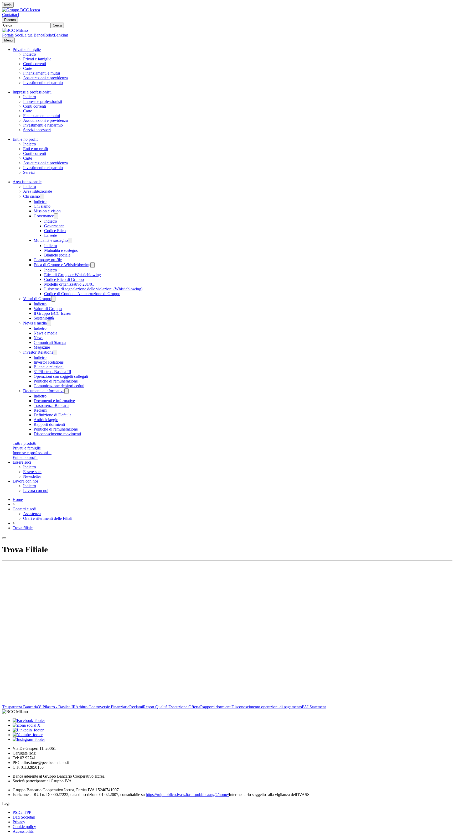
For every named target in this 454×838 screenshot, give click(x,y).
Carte (27, 68)
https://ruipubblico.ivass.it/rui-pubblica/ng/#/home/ (187, 794)
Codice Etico (55, 230)
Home (18, 499)
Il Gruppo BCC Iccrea (52, 313)
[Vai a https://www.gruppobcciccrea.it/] (21, 10)
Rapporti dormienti (49, 424)
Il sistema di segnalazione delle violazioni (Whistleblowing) (93, 289)
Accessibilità (23, 831)
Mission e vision (47, 211)
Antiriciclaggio (46, 419)
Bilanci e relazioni (49, 367)
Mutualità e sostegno (51, 240)
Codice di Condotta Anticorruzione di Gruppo (82, 293)
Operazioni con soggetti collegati (61, 376)
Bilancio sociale (57, 255)
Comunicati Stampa (50, 342)
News (38, 338)
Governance (44, 216)
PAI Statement (314, 707)
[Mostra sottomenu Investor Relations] (55, 352)
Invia (8, 5)
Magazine (42, 347)
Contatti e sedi (24, 509)
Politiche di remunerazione (56, 381)
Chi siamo (31, 196)
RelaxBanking (56, 35)
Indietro (29, 54)
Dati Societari (24, 817)
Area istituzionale (27, 182)
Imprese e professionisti (32, 92)
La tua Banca (33, 35)
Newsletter (32, 476)
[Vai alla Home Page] (15, 30)
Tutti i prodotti (24, 443)
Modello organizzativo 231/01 (69, 284)
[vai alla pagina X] (26, 725)
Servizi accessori (37, 130)
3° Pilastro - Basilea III (52, 371)
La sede (50, 235)
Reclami (40, 410)
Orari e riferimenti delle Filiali (47, 518)
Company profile (48, 260)
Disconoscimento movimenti (57, 434)
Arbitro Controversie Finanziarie (102, 707)
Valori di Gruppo (37, 298)
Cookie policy (24, 826)
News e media (35, 323)
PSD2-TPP (22, 812)
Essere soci (22, 462)
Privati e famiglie (27, 49)
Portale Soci (12, 35)
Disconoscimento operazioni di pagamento (266, 707)
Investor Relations (38, 352)
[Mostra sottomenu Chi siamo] (42, 196)
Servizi (29, 172)
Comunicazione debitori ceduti (59, 386)
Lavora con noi (25, 481)
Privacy (19, 822)
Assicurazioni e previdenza (45, 78)
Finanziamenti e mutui (41, 73)
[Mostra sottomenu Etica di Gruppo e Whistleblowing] (92, 265)
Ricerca (10, 20)
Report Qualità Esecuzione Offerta (171, 707)
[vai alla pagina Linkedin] (28, 730)
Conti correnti (34, 63)
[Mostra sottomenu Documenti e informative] (66, 391)
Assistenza (32, 513)
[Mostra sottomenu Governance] (56, 216)
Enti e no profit (25, 139)
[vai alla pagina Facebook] (29, 720)
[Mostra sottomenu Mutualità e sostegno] (70, 240)
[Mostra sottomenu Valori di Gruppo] (53, 299)
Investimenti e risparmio (43, 82)
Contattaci (10, 14)
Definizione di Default (52, 415)
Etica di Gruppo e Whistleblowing (62, 265)
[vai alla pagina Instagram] (29, 739)
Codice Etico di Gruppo (64, 279)
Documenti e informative (43, 391)
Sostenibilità (44, 318)
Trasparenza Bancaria (51, 405)
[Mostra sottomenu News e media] (49, 323)
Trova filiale (23, 528)
